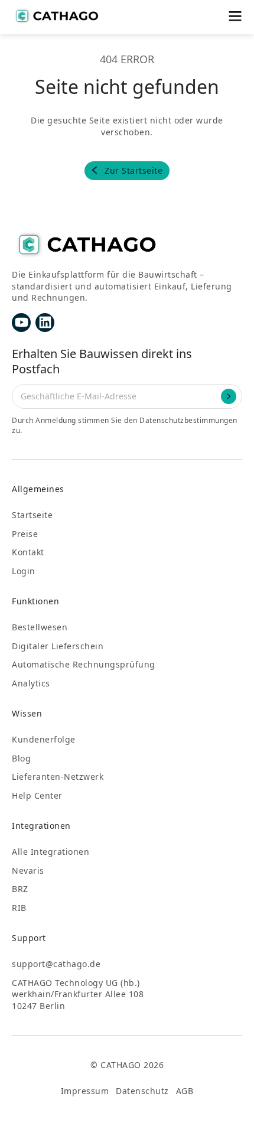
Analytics (31, 683)
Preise (25, 533)
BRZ (20, 888)
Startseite (32, 514)
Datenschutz (142, 1090)
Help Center (37, 795)
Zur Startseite (133, 170)
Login (23, 571)
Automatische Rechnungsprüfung (83, 664)
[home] (56, 16)
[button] (234, 16)
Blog (21, 758)
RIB (19, 907)
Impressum (85, 1090)
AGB (185, 1090)
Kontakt (28, 552)
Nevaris (28, 870)
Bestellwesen (39, 627)
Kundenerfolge (44, 739)
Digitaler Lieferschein (57, 646)
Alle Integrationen (50, 851)
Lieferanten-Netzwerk (57, 776)
